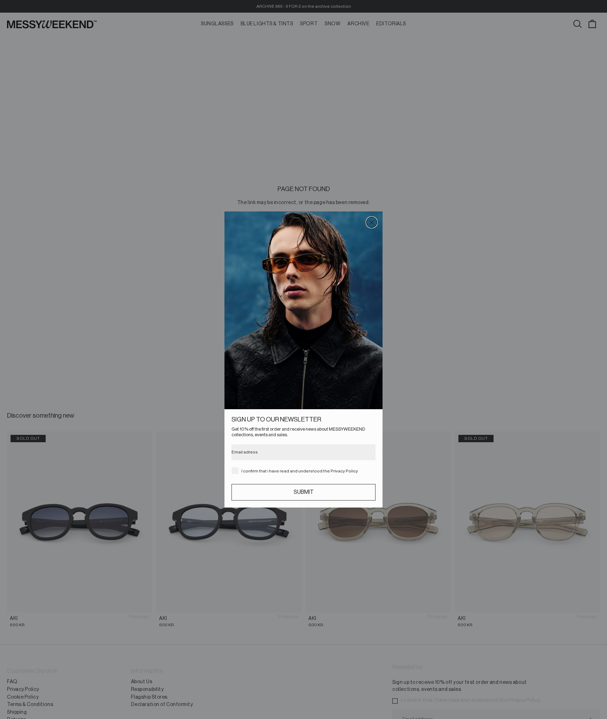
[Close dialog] (371, 222)
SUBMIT (304, 492)
